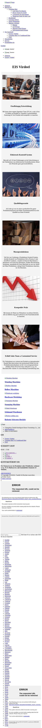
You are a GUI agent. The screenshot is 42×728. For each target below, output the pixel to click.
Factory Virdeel (13, 34)
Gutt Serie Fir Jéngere (19, 11)
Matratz (15, 25)
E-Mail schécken (6, 478)
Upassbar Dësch (14, 20)
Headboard (12, 18)
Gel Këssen (16, 27)
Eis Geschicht (9, 32)
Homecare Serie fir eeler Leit (21, 16)
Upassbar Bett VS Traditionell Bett (19, 35)
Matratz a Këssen (14, 23)
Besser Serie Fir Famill (20, 13)
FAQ (10, 37)
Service (7, 41)
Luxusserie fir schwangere (21, 14)
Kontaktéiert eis (9, 42)
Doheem (7, 6)
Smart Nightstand (14, 21)
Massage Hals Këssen (19, 28)
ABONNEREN (6, 473)
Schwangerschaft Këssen (20, 30)
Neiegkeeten (8, 39)
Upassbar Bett (13, 9)
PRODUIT (8, 7)
